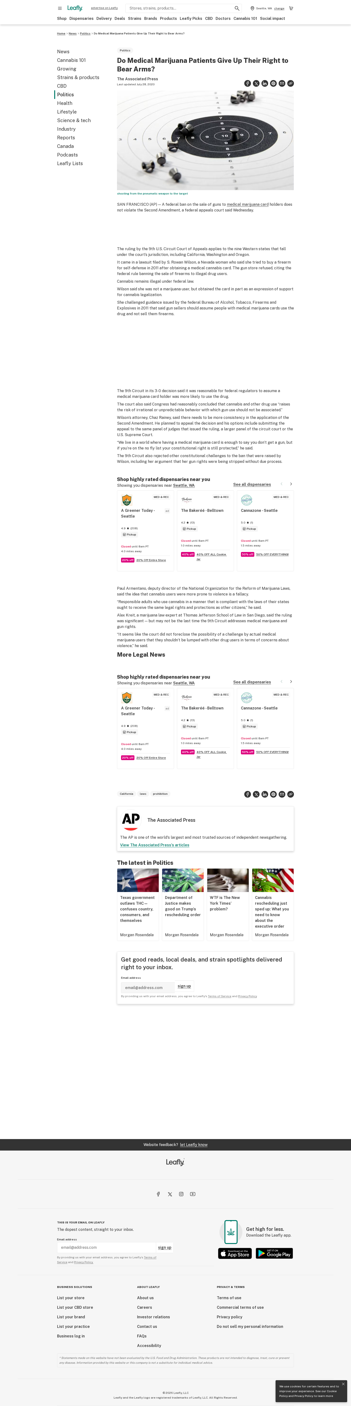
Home (61, 33)
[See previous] (281, 484)
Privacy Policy (303, 1396)
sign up (184, 986)
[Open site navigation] (60, 8)
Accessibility (149, 1345)
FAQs (142, 1336)
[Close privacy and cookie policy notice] (343, 1384)
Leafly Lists (70, 163)
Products (168, 18)
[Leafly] (75, 8)
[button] (290, 83)
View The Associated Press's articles (154, 845)
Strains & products (78, 77)
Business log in (71, 1336)
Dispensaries (81, 18)
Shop (62, 18)
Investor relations (153, 1317)
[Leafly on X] (170, 1194)
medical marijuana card (248, 204)
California (126, 793)
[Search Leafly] (237, 8)
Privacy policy (229, 1317)
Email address (131, 977)
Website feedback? (175, 1144)
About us (145, 1298)
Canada (65, 146)
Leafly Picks (191, 18)
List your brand (71, 1317)
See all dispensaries (252, 484)
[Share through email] (282, 83)
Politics (85, 33)
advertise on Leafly (104, 8)
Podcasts (67, 155)
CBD (209, 18)
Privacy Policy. (83, 1262)
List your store (71, 1298)
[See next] (291, 484)
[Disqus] (205, 1071)
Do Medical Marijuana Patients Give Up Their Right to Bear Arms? (139, 33)
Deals (120, 18)
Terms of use (229, 1298)
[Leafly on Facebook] (158, 1194)
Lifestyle (67, 112)
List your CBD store (75, 1307)
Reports (66, 138)
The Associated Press (137, 79)
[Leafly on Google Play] (274, 1253)
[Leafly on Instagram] (181, 1194)
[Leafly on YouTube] (192, 1194)
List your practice (73, 1326)
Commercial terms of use (240, 1307)
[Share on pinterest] (273, 83)
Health (64, 103)
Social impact (272, 18)
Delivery (104, 18)
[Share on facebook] (247, 83)
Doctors (223, 18)
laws (143, 793)
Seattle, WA (184, 485)
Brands (150, 18)
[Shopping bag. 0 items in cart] (291, 8)
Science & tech (74, 120)
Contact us (147, 1326)
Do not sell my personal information (250, 1326)
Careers (144, 1307)
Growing (66, 69)
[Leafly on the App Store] (235, 1253)
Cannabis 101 (245, 18)
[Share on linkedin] (264, 83)
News (73, 33)
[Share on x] (256, 83)
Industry (66, 129)
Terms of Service (219, 996)
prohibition (160, 793)
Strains (134, 18)
